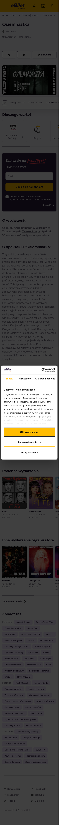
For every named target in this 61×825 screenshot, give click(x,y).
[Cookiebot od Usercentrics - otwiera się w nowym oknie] (41, 370)
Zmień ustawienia (27, 442)
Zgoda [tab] (9, 378)
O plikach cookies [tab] (45, 378)
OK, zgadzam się (29, 432)
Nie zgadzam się (29, 452)
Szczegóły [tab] (25, 378)
